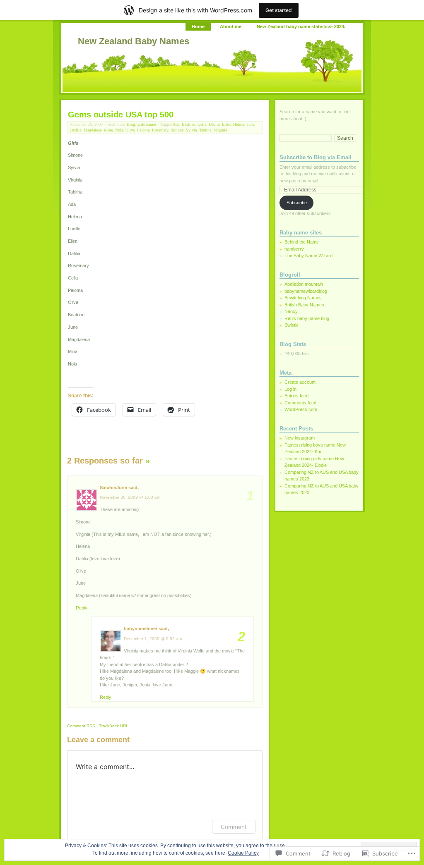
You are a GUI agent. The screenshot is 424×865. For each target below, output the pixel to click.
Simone (177, 130)
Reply (81, 607)
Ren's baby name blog (306, 318)
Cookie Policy (243, 853)
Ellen (226, 124)
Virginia (220, 130)
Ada (176, 124)
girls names (147, 124)
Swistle (291, 325)
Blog (131, 124)
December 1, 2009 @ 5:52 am (153, 638)
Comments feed (300, 402)
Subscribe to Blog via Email (315, 157)
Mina (108, 130)
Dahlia (214, 124)
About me (230, 26)
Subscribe (297, 202)
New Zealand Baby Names (133, 41)
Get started (278, 10)
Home (198, 26)
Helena (238, 124)
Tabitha (205, 130)
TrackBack (113, 726)
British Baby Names (304, 304)
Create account (300, 382)
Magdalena (92, 130)
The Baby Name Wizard (308, 255)
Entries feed (296, 395)
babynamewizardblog (305, 291)
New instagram (299, 437)
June (250, 124)
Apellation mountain (303, 284)
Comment (81, 726)
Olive (130, 130)
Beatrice (188, 124)
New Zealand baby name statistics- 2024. (301, 26)
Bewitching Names (303, 297)
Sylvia (191, 130)
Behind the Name (301, 241)
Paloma (143, 130)
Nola (119, 130)
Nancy (291, 311)
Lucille (75, 130)
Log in (290, 389)
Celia (202, 124)
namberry (294, 248)
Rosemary (160, 130)
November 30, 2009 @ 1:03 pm (130, 497)
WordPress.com (300, 409)
